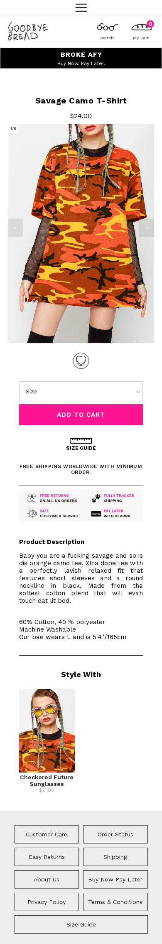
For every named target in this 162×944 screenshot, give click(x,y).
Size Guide (81, 924)
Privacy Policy (46, 902)
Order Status (115, 834)
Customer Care (46, 834)
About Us (46, 879)
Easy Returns (47, 856)
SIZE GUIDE (81, 448)
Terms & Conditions (115, 902)
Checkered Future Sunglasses (47, 780)
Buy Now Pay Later (115, 879)
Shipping (115, 856)
